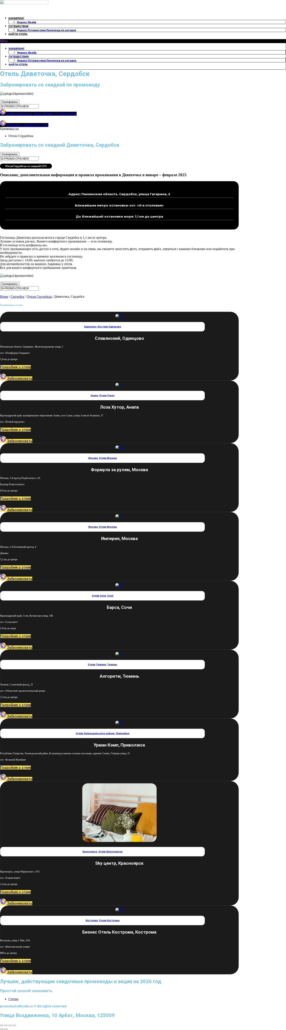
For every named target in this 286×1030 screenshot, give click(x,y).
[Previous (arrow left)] (1, 1029)
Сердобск (17, 296)
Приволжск (122, 733)
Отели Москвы (108, 458)
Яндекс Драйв (26, 22)
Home (4, 296)
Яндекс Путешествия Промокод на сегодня (46, 30)
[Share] (6, 1025)
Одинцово (90, 326)
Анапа (94, 395)
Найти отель (17, 34)
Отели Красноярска (110, 851)
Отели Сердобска (39, 296)
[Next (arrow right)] (6, 1029)
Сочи (110, 595)
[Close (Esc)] (1, 1025)
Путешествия (18, 26)
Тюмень (112, 664)
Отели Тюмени (97, 664)
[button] (143, 41)
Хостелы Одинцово (109, 326)
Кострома (92, 920)
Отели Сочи (99, 595)
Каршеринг (16, 18)
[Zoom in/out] (14, 1025)
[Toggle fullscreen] (10, 1025)
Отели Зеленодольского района (95, 733)
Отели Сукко (107, 395)
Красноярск (89, 851)
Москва (93, 458)
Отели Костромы (109, 920)
